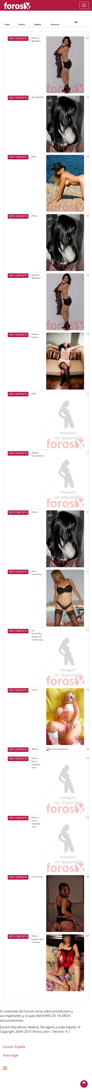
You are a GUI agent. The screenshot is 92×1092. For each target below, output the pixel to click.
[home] (19, 5)
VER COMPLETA (18, 38)
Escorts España (14, 1047)
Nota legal (10, 1055)
